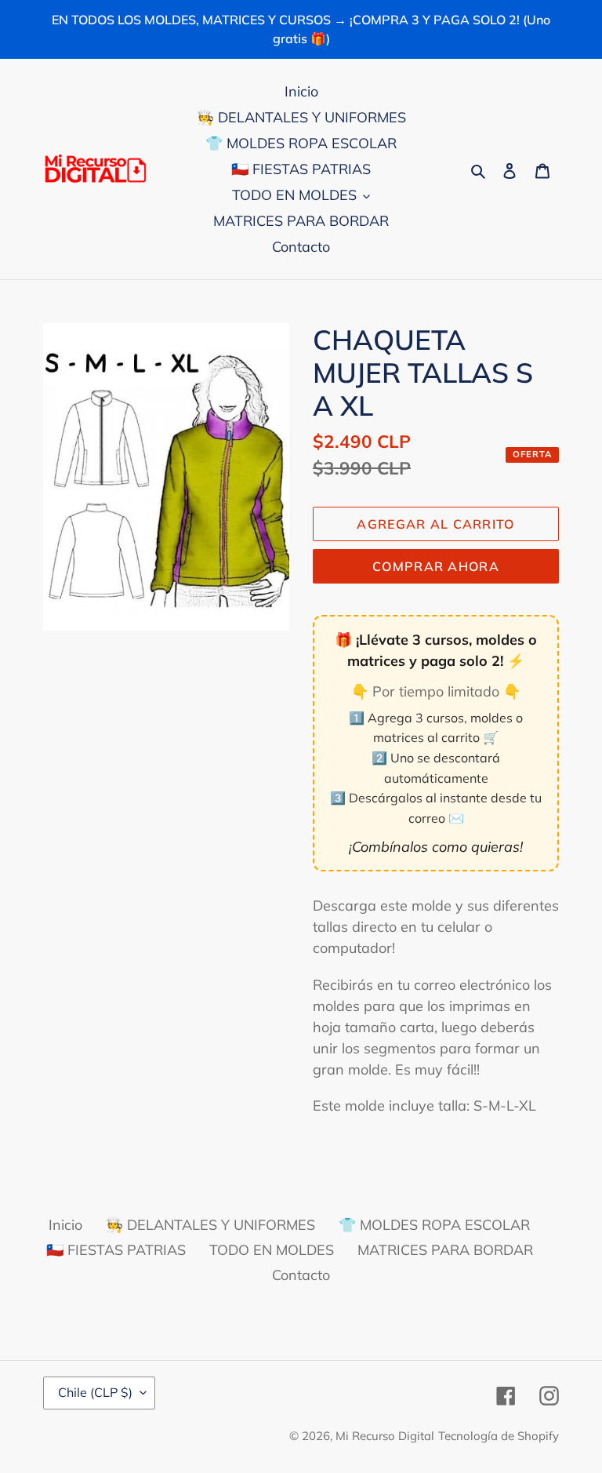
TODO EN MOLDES (271, 1250)
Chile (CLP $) (95, 1392)
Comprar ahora (435, 566)
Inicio (65, 1225)
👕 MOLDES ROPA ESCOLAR (434, 1225)
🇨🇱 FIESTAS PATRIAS (116, 1250)
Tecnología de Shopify (498, 1435)
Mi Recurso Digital (384, 1435)
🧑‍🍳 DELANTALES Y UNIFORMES (210, 1225)
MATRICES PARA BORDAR (445, 1250)
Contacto (301, 1275)
